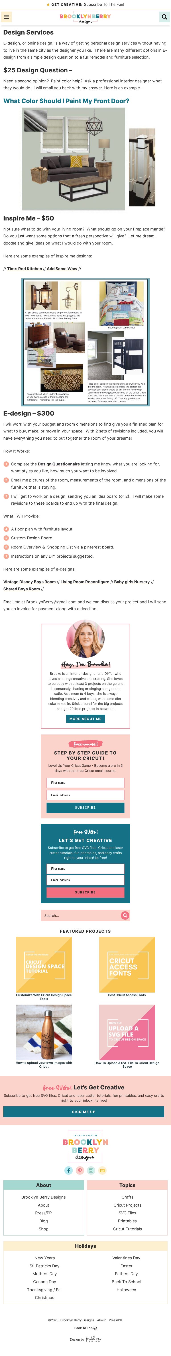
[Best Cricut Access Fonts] (127, 990)
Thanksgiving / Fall (44, 1289)
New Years (45, 1258)
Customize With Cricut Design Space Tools (44, 997)
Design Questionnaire (59, 464)
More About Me (85, 719)
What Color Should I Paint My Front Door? (66, 101)
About (43, 1205)
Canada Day (44, 1281)
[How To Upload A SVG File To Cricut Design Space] (127, 1058)
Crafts (127, 1197)
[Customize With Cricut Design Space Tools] (44, 990)
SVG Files (127, 1213)
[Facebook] (68, 1170)
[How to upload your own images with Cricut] (44, 1058)
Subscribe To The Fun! (87, 4)
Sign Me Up (84, 1112)
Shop (44, 1229)
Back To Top (83, 1328)
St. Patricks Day (44, 1266)
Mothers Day (45, 1273)
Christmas (44, 1297)
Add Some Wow (62, 268)
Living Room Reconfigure (85, 581)
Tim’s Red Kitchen (25, 268)
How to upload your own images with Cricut (44, 1064)
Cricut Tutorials (127, 1229)
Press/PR (43, 1213)
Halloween (126, 1289)
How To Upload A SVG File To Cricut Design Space (127, 1064)
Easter (126, 1266)
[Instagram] (91, 1170)
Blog (43, 1221)
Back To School (126, 1281)
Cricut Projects (127, 1205)
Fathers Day (126, 1273)
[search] (164, 17)
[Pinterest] (80, 1170)
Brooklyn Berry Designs (85, 17)
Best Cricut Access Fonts (127, 995)
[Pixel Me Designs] (93, 1339)
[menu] (6, 17)
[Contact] (102, 1170)
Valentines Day (126, 1258)
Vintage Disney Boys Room (29, 581)
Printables (127, 1221)
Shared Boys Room (21, 589)
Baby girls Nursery (132, 581)
